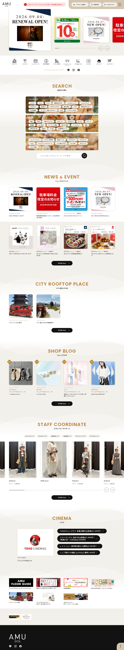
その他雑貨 (33, 110)
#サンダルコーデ (94, 436)
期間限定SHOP (58, 103)
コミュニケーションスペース (45, 143)
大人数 (52, 128)
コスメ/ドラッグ (85, 103)
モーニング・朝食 (52, 125)
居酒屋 (32, 125)
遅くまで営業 (65, 125)
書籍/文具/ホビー (86, 106)
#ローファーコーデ (81, 436)
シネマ (32, 143)
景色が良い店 (33, 128)
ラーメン (80, 121)
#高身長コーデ (55, 436)
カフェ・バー (60, 121)
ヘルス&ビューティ (72, 103)
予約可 (43, 128)
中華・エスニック (48, 121)
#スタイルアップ (42, 436)
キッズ (48, 103)
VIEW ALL (62, 263)
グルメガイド (83, 140)
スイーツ (89, 121)
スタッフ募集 (33, 147)
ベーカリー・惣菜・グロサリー (48, 110)
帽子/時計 (66, 106)
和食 (31, 121)
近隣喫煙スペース (62, 128)
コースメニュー (76, 125)
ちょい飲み (41, 125)
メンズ (40, 103)
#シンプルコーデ (29, 436)
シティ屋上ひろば (61, 143)
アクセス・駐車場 (48, 140)
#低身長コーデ (67, 436)
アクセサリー (33, 106)
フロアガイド (72, 140)
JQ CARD (72, 143)
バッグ (75, 106)
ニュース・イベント (35, 140)
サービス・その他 (71, 110)
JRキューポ (83, 143)
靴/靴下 (43, 106)
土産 (61, 110)
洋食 (38, 121)
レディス (32, 103)
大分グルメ (70, 121)
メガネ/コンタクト (54, 106)
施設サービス (60, 140)
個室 (86, 125)
